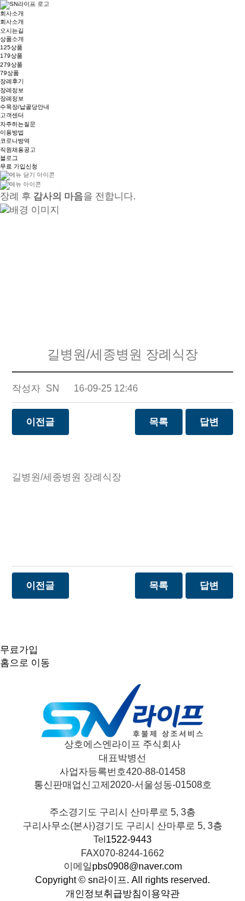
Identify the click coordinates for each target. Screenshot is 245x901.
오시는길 (12, 30)
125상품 (11, 47)
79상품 (9, 73)
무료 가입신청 (18, 166)
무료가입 (19, 650)
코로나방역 (15, 140)
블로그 (9, 158)
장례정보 (12, 90)
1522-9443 (129, 839)
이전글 (40, 422)
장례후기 (12, 81)
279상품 (11, 64)
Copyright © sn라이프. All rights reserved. (122, 880)
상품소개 (12, 39)
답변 (209, 422)
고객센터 (12, 115)
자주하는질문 (18, 124)
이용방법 (12, 132)
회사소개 (12, 13)
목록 (158, 422)
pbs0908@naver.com (137, 866)
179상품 (11, 55)
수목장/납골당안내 (24, 107)
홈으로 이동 (25, 663)
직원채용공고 (18, 149)
